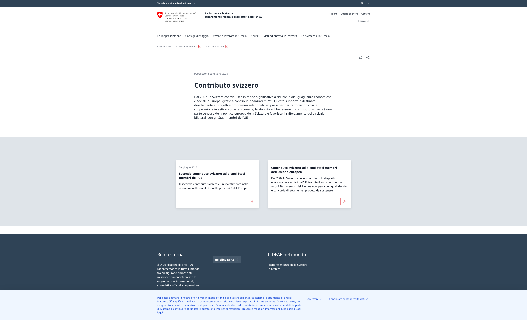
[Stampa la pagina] (360, 57)
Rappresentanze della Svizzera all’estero (288, 267)
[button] (169, 35)
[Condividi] (367, 57)
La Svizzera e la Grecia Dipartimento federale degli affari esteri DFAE (233, 15)
